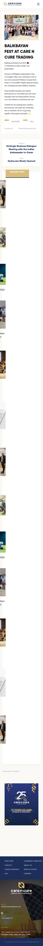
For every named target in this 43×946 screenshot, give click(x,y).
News (31, 121)
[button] (38, 4)
